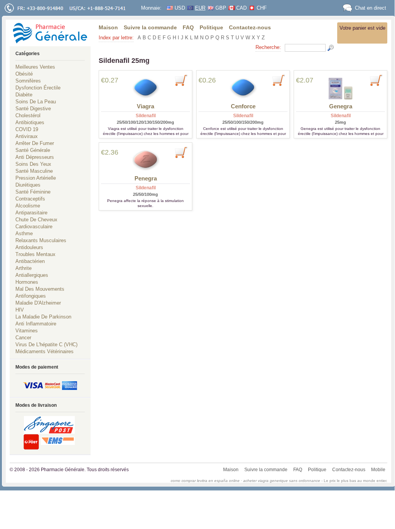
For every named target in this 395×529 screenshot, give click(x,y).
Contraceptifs (30, 199)
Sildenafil (146, 115)
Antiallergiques (31, 275)
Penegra (145, 178)
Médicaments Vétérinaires (44, 351)
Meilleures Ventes (35, 67)
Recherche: (268, 47)
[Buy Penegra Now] (181, 152)
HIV (19, 310)
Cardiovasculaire (33, 226)
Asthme (24, 233)
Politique (211, 27)
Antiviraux (26, 136)
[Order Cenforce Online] (242, 87)
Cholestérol (27, 115)
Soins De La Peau (35, 101)
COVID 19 (26, 129)
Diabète (23, 95)
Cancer (23, 337)
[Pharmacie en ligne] (50, 33)
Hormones (26, 282)
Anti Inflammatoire (35, 324)
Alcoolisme (27, 206)
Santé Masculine (34, 171)
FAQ (188, 27)
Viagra (145, 106)
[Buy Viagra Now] (181, 79)
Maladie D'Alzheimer (38, 303)
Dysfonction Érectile (38, 88)
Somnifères (28, 81)
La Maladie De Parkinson (43, 317)
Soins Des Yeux (33, 164)
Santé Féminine (32, 192)
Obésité (24, 74)
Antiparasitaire (31, 213)
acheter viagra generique (265, 480)
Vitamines (26, 331)
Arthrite (23, 268)
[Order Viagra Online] (145, 87)
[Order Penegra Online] (145, 160)
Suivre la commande (150, 27)
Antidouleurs (29, 247)
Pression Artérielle (35, 178)
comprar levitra (194, 480)
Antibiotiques (29, 122)
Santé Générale (32, 150)
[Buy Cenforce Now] (278, 79)
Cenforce (243, 106)
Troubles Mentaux (35, 254)
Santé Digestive (33, 108)
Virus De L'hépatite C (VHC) (46, 344)
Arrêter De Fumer (34, 143)
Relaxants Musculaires (40, 240)
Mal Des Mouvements (39, 289)
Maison (108, 27)
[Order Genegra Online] (340, 87)
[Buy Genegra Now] (376, 79)
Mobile (378, 469)
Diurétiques (27, 185)
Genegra (340, 106)
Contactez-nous (250, 27)
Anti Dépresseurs (34, 157)
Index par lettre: (116, 37)
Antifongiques (30, 296)
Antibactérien (30, 261)
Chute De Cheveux (36, 219)
